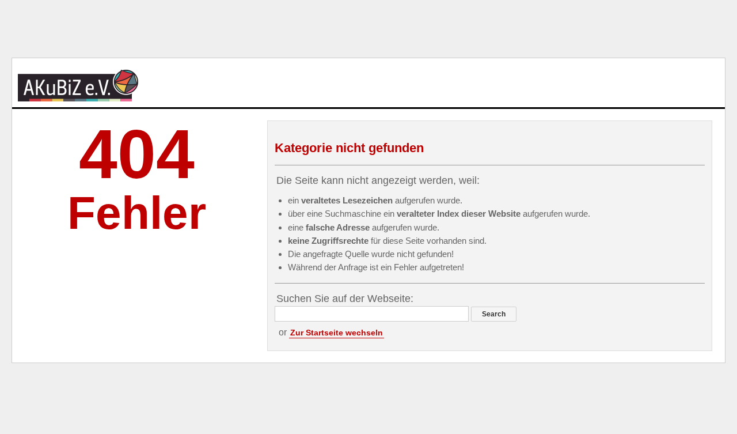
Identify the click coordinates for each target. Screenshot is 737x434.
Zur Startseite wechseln (336, 332)
